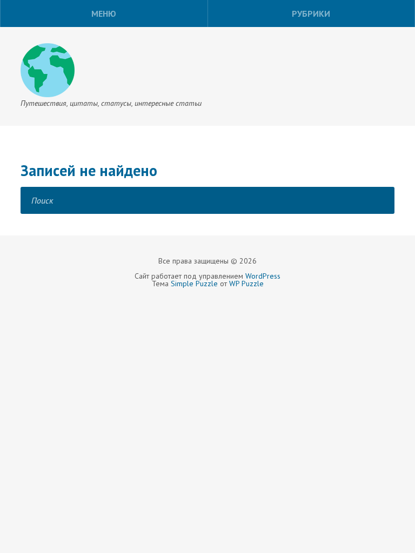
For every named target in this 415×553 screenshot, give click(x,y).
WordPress (262, 276)
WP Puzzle (246, 283)
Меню (103, 13)
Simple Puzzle (194, 283)
